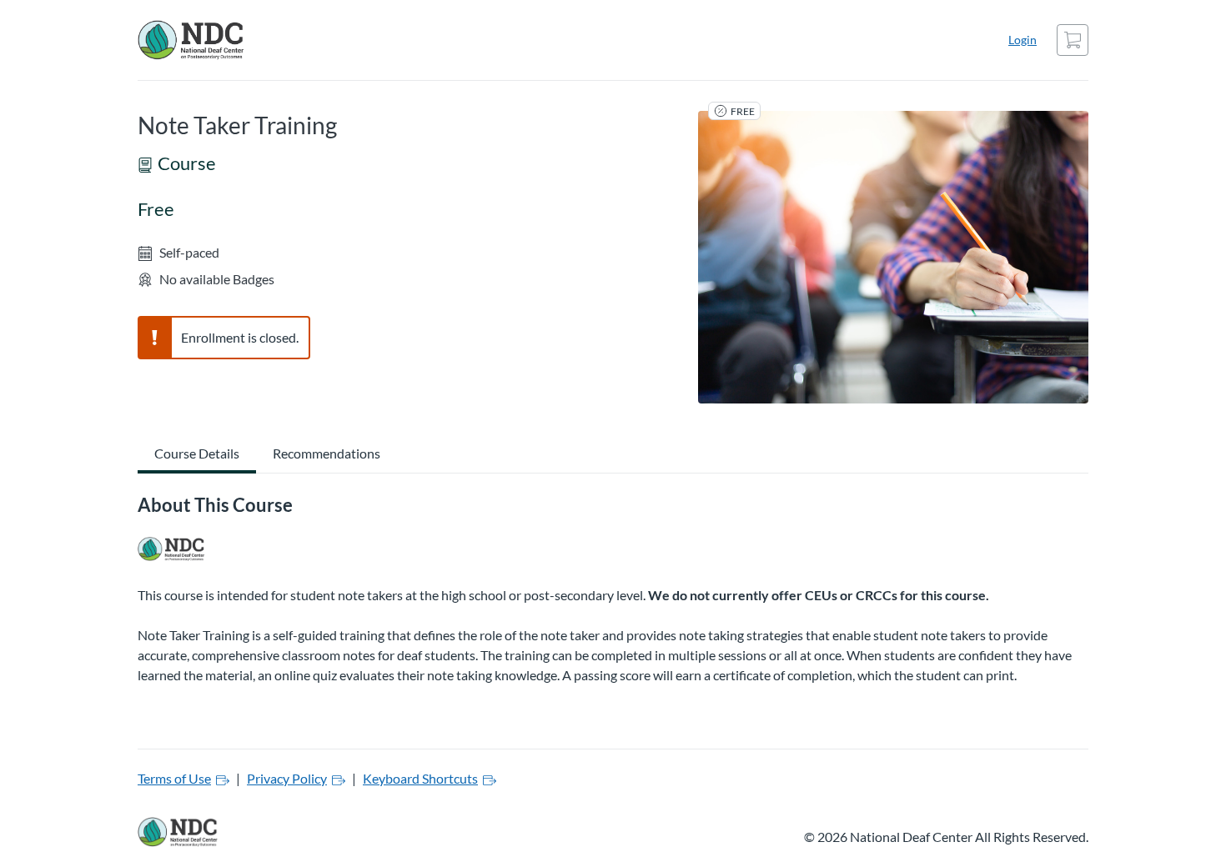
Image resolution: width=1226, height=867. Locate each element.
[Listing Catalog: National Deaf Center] (171, 549)
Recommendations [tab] (326, 453)
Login (1022, 40)
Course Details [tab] (196, 453)
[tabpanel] (613, 596)
